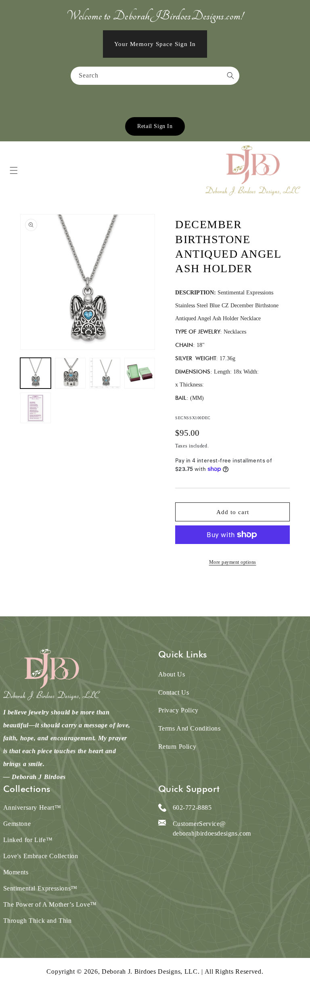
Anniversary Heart (32, 807)
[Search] (230, 75)
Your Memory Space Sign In (155, 44)
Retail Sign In (154, 126)
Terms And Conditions (189, 728)
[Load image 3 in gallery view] (105, 373)
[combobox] (155, 76)
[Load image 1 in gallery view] (35, 373)
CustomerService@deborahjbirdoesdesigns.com (212, 828)
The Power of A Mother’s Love (50, 904)
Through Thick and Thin (37, 920)
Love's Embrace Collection (40, 856)
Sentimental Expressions (40, 888)
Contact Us (173, 692)
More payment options (232, 562)
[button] (14, 170)
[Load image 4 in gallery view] (139, 373)
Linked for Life (28, 839)
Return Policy (177, 746)
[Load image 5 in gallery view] (35, 408)
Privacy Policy (178, 710)
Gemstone (17, 823)
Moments (16, 872)
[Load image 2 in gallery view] (70, 373)
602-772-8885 (192, 807)
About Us (171, 674)
